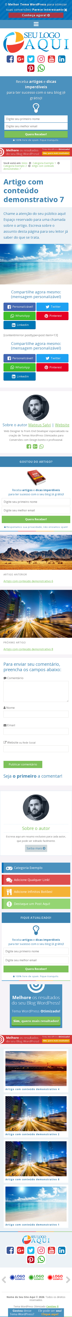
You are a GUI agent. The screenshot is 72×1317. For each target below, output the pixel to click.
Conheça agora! (34, 15)
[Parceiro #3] (55, 1277)
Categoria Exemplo (27, 868)
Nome (10, 708)
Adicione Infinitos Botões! (32, 892)
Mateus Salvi (39, 424)
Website (62, 424)
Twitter (56, 307)
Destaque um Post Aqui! (31, 904)
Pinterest (55, 316)
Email (10, 725)
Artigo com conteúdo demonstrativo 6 (28, 581)
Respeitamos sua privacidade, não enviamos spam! (37, 527)
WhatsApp (22, 316)
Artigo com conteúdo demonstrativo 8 (28, 649)
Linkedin (23, 325)
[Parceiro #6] (36, 1277)
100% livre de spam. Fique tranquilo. (37, 140)
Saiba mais (35, 848)
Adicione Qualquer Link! (31, 880)
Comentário (14, 678)
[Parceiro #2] (17, 1277)
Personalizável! (22, 307)
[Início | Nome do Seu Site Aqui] (36, 51)
